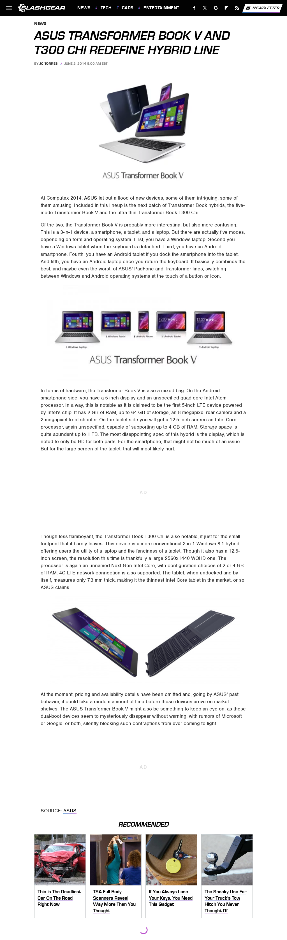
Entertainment (161, 7)
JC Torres (48, 64)
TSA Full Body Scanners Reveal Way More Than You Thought (114, 901)
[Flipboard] (227, 8)
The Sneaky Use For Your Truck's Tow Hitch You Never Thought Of (225, 901)
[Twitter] (205, 8)
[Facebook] (194, 8)
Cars (127, 7)
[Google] (216, 8)
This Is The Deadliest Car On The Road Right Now (59, 898)
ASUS (90, 198)
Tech (106, 7)
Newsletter (266, 8)
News (83, 7)
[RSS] (237, 8)
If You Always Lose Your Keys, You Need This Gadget (171, 898)
